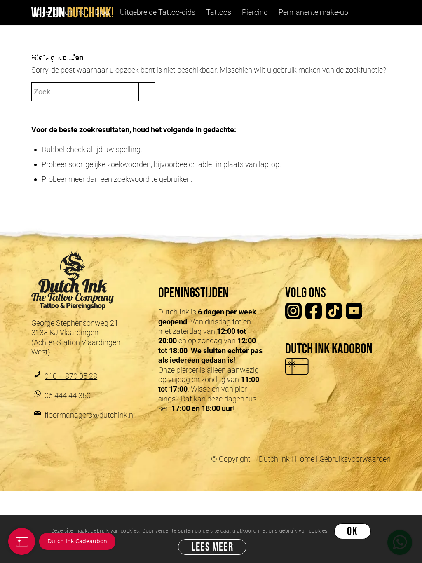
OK (352, 531)
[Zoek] (76, 37)
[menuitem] (60, 12)
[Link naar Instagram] (34, 61)
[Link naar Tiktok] (58, 61)
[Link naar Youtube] (71, 61)
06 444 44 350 (68, 395)
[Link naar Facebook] (46, 61)
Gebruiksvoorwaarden (355, 459)
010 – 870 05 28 (71, 376)
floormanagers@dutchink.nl (90, 415)
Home (304, 459)
